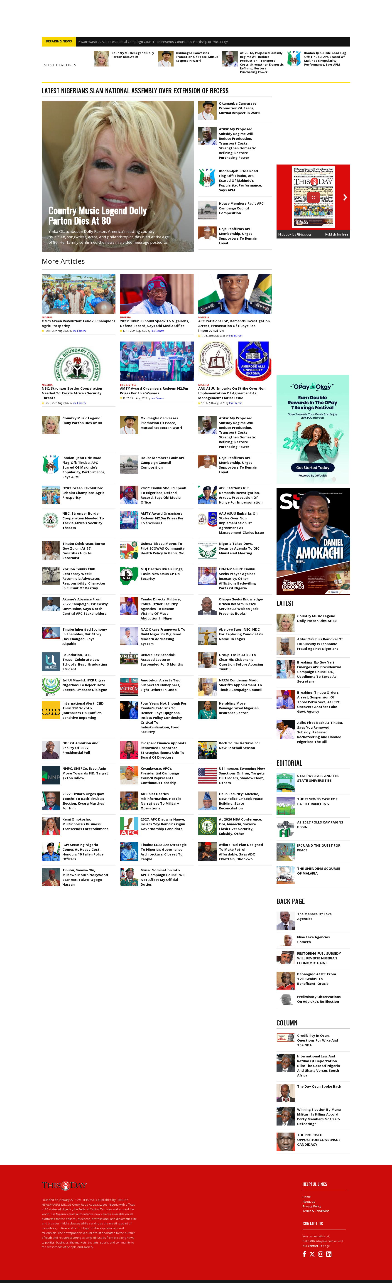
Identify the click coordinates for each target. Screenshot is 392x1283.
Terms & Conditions (316, 1211)
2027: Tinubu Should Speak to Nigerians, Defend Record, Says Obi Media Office (154, 323)
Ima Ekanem (79, 330)
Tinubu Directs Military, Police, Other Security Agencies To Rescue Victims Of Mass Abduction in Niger (161, 608)
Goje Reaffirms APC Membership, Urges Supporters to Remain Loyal (238, 235)
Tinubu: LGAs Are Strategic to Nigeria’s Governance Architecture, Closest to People (163, 851)
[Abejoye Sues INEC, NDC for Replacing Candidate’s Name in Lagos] (207, 628)
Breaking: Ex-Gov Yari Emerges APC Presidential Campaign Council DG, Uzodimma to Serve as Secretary (319, 671)
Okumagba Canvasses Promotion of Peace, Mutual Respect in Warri (197, 57)
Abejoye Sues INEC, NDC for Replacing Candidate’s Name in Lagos (241, 634)
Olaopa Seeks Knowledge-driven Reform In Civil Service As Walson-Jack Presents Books (241, 606)
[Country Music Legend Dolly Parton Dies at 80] (101, 58)
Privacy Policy (312, 1206)
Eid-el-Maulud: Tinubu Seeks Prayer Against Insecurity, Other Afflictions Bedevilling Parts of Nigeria (237, 578)
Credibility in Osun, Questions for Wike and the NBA (317, 1040)
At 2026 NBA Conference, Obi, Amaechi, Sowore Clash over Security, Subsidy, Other (240, 826)
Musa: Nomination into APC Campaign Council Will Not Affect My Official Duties (163, 877)
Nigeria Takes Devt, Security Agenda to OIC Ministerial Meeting (239, 548)
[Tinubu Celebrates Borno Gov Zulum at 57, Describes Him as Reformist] (51, 542)
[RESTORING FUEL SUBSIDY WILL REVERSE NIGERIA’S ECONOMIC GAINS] (286, 952)
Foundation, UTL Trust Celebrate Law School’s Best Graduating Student (84, 661)
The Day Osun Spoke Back (319, 1086)
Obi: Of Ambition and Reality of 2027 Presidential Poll (80, 748)
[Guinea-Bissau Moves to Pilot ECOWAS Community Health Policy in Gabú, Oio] (129, 542)
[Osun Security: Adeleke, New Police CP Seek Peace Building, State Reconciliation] (207, 792)
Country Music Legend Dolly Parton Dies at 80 (133, 55)
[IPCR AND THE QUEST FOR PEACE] (286, 844)
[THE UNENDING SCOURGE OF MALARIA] (286, 867)
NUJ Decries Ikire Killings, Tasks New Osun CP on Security (162, 574)
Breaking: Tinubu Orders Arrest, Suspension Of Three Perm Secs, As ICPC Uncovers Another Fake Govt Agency (318, 702)
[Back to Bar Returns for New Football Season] (207, 741)
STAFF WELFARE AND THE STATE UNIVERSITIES (318, 778)
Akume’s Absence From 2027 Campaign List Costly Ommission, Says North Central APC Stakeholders (85, 606)
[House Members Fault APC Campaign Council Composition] (207, 202)
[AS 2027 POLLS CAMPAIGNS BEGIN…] (286, 821)
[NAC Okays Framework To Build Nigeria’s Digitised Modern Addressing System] (129, 628)
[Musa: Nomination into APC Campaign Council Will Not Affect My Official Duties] (129, 868)
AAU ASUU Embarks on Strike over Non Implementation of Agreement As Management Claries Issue (231, 393)
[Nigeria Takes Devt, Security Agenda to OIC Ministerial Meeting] (207, 542)
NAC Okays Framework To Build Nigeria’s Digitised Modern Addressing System (163, 636)
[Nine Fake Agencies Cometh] (286, 935)
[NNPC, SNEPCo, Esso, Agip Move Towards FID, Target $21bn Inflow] (51, 767)
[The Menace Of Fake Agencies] (286, 912)
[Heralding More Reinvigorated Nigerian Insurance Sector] (207, 702)
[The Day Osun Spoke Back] (286, 1085)
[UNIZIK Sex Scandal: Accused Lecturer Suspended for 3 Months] (129, 653)
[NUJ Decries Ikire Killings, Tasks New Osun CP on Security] (129, 567)
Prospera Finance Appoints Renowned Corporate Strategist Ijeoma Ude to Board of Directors (163, 750)
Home (307, 1197)
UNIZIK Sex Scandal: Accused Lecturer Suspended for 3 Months (162, 659)
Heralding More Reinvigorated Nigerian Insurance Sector (239, 708)
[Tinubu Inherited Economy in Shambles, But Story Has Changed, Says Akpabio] (51, 628)
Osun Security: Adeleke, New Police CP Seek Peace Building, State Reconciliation (241, 800)
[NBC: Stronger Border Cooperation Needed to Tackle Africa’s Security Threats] (78, 361)
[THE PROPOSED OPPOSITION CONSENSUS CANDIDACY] (286, 1133)
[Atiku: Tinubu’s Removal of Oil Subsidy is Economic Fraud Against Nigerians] (286, 637)
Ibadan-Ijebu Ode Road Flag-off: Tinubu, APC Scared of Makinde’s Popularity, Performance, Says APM (325, 58)
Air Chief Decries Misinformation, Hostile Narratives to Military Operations (161, 800)
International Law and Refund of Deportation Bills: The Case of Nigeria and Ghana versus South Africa (318, 1065)
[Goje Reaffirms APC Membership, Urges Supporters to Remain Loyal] (207, 227)
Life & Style (128, 384)
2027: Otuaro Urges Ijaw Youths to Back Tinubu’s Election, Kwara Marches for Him (83, 800)
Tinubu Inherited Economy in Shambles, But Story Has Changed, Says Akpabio (84, 636)
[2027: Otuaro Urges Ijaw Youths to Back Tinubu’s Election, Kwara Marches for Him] (51, 792)
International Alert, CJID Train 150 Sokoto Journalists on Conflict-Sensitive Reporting (83, 710)
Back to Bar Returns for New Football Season (239, 745)
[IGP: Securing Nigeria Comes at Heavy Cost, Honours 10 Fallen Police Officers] (51, 843)
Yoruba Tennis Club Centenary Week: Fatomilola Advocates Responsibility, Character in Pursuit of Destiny (83, 578)
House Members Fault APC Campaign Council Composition (241, 208)
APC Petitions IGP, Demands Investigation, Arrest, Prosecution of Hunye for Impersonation (234, 326)
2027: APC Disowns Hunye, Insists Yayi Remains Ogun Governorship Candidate (163, 824)
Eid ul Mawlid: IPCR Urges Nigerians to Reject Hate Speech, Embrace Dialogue (84, 685)
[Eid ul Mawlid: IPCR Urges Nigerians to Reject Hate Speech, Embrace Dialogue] (51, 679)
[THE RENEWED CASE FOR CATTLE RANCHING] (286, 797)
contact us (315, 1246)
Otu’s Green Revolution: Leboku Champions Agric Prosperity (83, 493)
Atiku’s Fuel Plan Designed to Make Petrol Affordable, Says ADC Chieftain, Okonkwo (241, 851)
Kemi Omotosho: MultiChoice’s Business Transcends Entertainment (85, 824)
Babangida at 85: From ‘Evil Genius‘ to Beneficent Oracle (316, 979)
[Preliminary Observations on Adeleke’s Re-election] (286, 995)
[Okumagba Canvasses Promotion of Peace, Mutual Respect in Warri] (166, 58)
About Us (309, 1201)
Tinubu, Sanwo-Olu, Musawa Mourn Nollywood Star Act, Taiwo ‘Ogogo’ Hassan (85, 877)
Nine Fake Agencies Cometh (313, 939)
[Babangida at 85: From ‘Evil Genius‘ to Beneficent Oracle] (286, 972)
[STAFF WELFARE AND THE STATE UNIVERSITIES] (286, 774)
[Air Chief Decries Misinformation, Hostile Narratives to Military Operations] (129, 792)
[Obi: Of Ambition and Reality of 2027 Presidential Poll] (51, 741)
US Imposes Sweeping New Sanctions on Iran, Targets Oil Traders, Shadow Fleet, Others (148, 41)
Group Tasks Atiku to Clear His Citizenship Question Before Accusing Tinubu (241, 661)
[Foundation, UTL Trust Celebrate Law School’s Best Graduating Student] (51, 653)
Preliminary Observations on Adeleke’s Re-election (319, 999)
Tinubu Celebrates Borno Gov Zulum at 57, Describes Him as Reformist (83, 550)
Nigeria (47, 317)
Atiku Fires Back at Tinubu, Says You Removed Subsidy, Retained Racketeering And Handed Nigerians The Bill (320, 732)
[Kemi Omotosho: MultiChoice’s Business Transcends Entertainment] (51, 818)
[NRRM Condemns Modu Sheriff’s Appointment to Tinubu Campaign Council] (207, 679)
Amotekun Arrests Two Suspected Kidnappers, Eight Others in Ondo (161, 685)
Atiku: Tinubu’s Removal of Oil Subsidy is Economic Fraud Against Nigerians (320, 644)
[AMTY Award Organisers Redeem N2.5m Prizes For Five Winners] (157, 361)
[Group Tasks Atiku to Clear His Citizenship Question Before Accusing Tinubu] (207, 653)
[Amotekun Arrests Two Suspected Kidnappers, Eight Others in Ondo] (129, 679)
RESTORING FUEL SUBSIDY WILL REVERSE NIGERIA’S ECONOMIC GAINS (319, 958)
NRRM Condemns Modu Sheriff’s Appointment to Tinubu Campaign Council (240, 685)
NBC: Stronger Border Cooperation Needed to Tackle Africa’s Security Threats (72, 393)
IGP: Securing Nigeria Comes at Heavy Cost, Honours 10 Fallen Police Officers (82, 851)
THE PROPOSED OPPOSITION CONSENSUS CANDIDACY (319, 1140)
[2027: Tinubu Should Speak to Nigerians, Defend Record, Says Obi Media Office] (157, 294)
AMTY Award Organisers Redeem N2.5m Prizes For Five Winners (154, 390)
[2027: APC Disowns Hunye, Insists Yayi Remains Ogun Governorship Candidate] (129, 818)
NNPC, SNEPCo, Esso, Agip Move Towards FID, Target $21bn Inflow (85, 773)
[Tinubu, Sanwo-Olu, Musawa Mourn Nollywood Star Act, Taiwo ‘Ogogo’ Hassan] (51, 868)
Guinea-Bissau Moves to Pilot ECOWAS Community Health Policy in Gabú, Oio (163, 548)
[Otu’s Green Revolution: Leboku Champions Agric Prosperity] (78, 294)
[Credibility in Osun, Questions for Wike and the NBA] (286, 1034)
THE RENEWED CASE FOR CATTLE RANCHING (317, 801)
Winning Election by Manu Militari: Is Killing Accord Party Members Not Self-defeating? (319, 1116)
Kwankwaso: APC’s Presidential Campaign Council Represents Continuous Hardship (160, 775)
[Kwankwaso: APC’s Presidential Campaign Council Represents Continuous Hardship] (129, 767)
